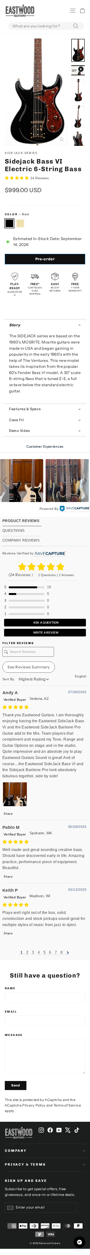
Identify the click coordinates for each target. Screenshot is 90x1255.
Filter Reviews (18, 643)
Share (7, 813)
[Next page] (67, 952)
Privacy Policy (33, 1105)
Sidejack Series (21, 153)
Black (9, 223)
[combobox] (46, 26)
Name (10, 988)
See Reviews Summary (28, 667)
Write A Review (46, 632)
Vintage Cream (20, 223)
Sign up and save (26, 1181)
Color (17, 214)
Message (14, 1035)
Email (11, 1011)
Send (15, 1085)
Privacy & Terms (25, 1165)
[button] (45, 325)
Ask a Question (45, 622)
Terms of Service (67, 1105)
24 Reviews (39, 178)
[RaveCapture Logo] (75, 509)
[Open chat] (79, 1242)
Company (16, 1151)
